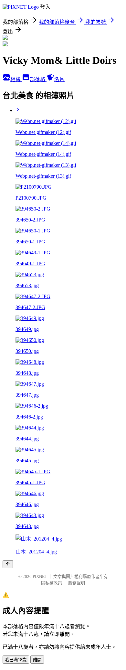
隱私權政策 (51, 582)
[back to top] (8, 564)
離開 (37, 659)
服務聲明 (76, 582)
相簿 (16, 79)
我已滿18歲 (15, 659)
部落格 (38, 79)
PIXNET (40, 576)
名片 (59, 79)
